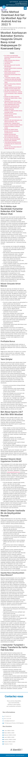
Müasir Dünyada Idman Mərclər (12, 60)
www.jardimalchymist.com (13, 472)
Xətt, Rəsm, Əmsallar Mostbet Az (12, 90)
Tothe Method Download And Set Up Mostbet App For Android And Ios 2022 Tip (12, 143)
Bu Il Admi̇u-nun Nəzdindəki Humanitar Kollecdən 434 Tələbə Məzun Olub (12, 57)
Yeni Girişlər (7, 63)
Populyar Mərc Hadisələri (10, 140)
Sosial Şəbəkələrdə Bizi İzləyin (11, 104)
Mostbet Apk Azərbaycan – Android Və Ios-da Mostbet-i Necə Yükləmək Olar (13, 93)
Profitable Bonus (8, 61)
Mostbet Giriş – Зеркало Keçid (12, 123)
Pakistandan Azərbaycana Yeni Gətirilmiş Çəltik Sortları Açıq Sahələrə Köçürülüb (12, 107)
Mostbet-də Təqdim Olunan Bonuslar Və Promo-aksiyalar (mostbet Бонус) (11, 131)
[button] (25, 8)
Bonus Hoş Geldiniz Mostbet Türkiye (13, 124)
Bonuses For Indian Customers (11, 96)
